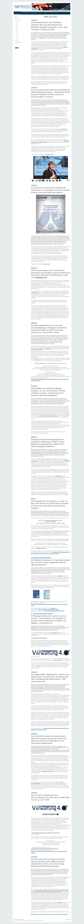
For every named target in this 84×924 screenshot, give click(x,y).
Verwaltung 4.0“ (54, 632)
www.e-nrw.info (50, 154)
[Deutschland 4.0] (46, 594)
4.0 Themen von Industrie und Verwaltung (48, 415)
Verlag (52, 608)
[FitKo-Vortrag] (50, 180)
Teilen (17, 47)
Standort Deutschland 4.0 (47, 771)
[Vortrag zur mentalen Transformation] (50, 167)
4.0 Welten (60, 575)
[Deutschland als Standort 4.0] (36, 594)
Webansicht (68, 919)
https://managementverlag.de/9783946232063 (54, 610)
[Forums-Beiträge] (53, 180)
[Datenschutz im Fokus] (43, 180)
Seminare (59, 902)
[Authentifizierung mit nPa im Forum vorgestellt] (36, 180)
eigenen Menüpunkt (57, 660)
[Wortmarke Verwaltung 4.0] (50, 652)
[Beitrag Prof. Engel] (46, 180)
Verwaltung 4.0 (42, 38)
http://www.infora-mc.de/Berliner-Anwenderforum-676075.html (44, 848)
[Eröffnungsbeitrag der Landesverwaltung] (60, 180)
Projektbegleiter (58, 476)
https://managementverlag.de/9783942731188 (49, 609)
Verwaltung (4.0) (34, 292)
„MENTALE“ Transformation (52, 520)
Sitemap (21, 919)
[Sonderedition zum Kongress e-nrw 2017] (50, 214)
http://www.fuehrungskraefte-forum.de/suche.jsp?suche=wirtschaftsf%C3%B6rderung (49, 914)
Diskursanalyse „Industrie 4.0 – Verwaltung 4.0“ (41, 348)
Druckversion (17, 919)
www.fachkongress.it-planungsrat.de (39, 638)
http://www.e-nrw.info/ (41, 548)
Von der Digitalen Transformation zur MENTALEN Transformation (45, 832)
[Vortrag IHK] (57, 180)
